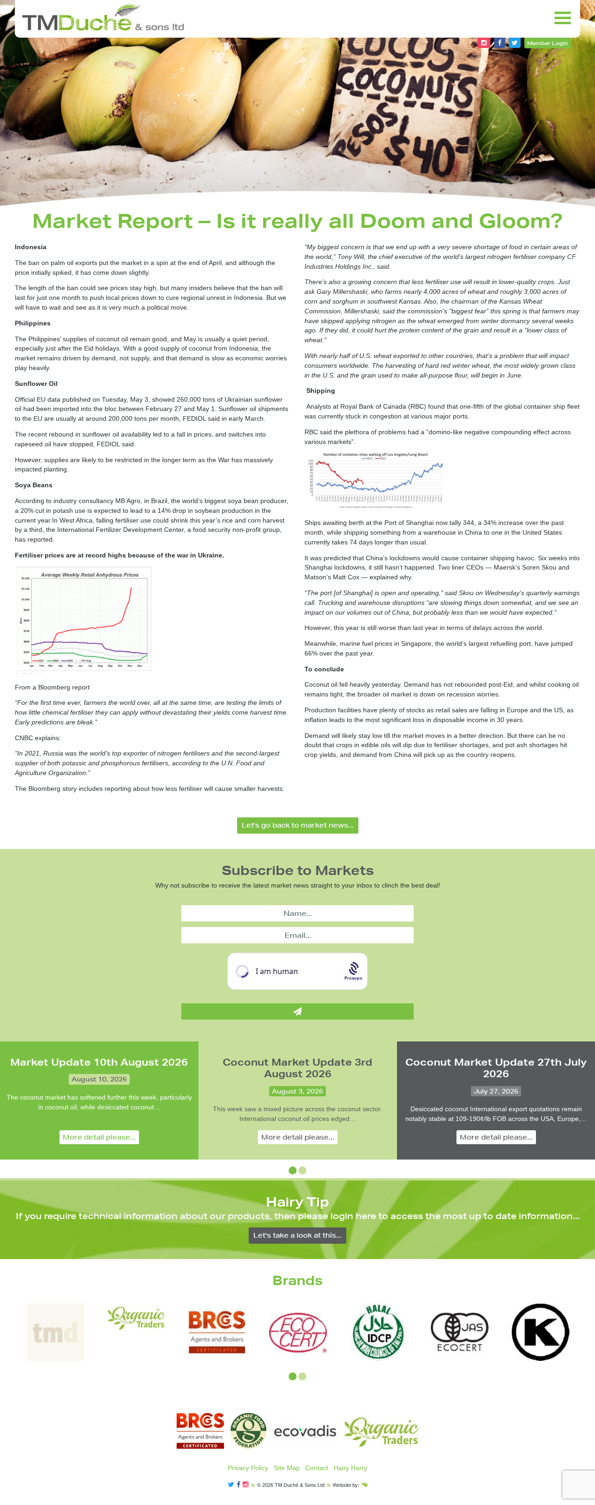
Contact (316, 1468)
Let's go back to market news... (298, 825)
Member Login (547, 43)
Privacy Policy (248, 1468)
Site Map (287, 1468)
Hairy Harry (350, 1468)
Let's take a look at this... (297, 1235)
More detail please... (99, 1137)
